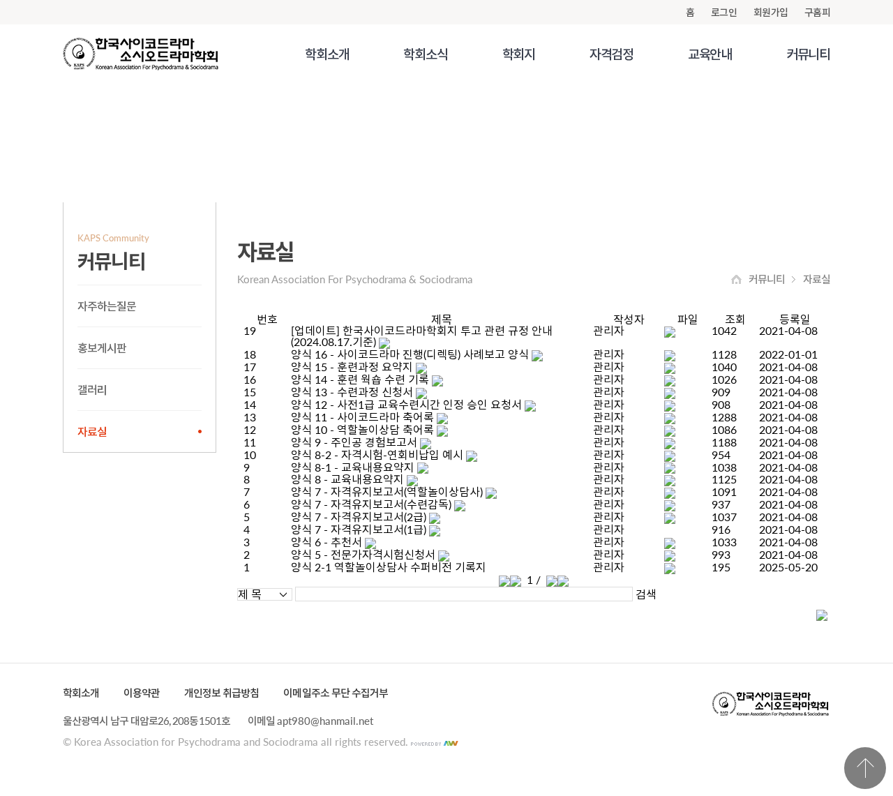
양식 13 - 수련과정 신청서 (352, 391)
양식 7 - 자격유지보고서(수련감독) (371, 504)
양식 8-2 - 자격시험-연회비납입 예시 (377, 454)
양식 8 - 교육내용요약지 (347, 479)
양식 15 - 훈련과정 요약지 (352, 366)
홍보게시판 (101, 347)
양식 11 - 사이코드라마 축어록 (362, 416)
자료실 (92, 431)
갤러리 (92, 389)
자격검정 (611, 54)
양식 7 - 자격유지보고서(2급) (358, 516)
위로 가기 (865, 768)
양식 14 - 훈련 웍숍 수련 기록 (360, 379)
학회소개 (327, 54)
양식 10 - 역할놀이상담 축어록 (362, 429)
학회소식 (425, 54)
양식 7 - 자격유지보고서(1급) (358, 529)
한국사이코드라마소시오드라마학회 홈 (140, 54)
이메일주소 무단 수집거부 (335, 693)
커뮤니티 (808, 54)
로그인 (724, 12)
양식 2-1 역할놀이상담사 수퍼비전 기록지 (388, 566)
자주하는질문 (106, 306)
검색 (646, 594)
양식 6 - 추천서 (326, 541)
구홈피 (817, 12)
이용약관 (141, 693)
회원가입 (770, 12)
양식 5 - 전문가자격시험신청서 (363, 554)
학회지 (518, 54)
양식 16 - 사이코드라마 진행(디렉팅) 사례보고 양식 (410, 354)
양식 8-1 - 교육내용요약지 (352, 467)
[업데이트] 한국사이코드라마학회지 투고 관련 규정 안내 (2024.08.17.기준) (422, 336)
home (736, 279)
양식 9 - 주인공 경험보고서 (354, 442)
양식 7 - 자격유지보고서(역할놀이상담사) (387, 491)
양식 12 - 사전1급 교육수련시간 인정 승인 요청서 (406, 404)
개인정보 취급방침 (221, 693)
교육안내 (710, 54)
